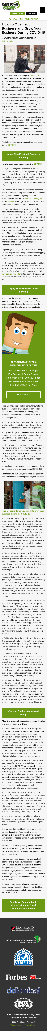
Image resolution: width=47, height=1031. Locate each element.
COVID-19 (34, 75)
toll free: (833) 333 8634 (25, 18)
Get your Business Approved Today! (23, 713)
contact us (32, 13)
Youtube (27, 198)
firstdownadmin (8, 41)
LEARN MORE (23, 395)
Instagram (38, 198)
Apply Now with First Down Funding (23, 290)
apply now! (18, 13)
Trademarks (15, 1025)
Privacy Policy (31, 1025)
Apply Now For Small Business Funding (23, 156)
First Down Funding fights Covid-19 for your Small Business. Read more (23, 905)
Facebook (10, 201)
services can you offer (11, 274)
